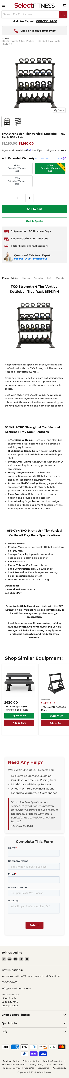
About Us (29, 1068)
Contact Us (43, 1068)
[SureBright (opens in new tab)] (62, 158)
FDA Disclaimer (55, 1064)
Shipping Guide (31, 1061)
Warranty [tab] (60, 278)
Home (5, 38)
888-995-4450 (22, 258)
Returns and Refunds (13, 1064)
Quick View (19, 715)
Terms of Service (12, 1068)
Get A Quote (34, 221)
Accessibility (59, 1068)
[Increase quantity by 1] (30, 198)
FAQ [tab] (49, 278)
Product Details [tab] (9, 278)
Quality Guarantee (52, 1061)
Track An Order (11, 1061)
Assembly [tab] (38, 278)
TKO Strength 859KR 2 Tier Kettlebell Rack (17, 708)
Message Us (40, 258)
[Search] (63, 14)
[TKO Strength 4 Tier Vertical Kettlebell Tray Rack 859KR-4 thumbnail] (7, 121)
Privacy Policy (36, 1064)
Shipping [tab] (26, 278)
